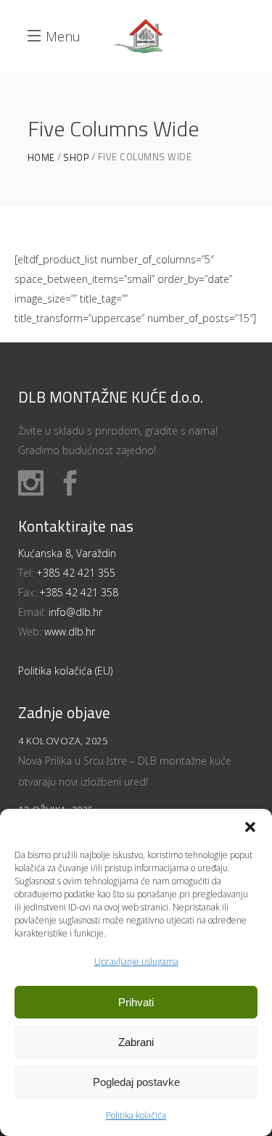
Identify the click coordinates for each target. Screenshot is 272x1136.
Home (41, 157)
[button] (250, 827)
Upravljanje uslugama (136, 961)
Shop (76, 157)
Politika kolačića (136, 1115)
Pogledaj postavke (136, 1082)
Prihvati (136, 1002)
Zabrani (136, 1042)
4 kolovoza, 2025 (62, 740)
